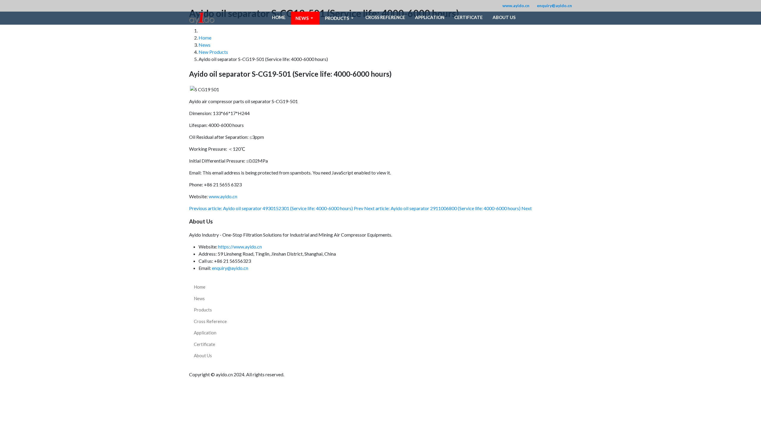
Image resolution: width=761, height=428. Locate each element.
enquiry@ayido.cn (554, 5)
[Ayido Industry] (201, 18)
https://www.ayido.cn (240, 246)
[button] (305, 18)
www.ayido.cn (515, 5)
